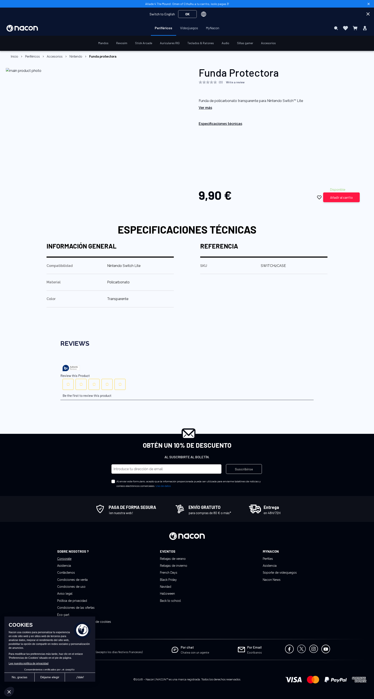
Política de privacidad (72, 600)
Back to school (170, 600)
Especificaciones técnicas (220, 124)
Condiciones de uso (71, 586)
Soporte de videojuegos (280, 572)
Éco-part (63, 615)
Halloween (167, 593)
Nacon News (271, 579)
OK (187, 14)
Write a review (235, 82)
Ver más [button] (205, 108)
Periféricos (32, 56)
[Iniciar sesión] (365, 28)
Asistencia (64, 565)
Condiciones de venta (72, 579)
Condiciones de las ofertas (76, 607)
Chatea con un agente (195, 652)
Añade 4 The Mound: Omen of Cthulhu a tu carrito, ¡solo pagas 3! (187, 4)
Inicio (14, 56)
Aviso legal (65, 593)
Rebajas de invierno (173, 565)
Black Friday (168, 579)
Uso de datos (163, 486)
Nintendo (75, 56)
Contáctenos (66, 572)
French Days (168, 572)
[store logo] (22, 28)
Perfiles (268, 558)
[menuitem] (163, 28)
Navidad (165, 586)
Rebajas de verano (173, 558)
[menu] (187, 28)
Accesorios (55, 56)
